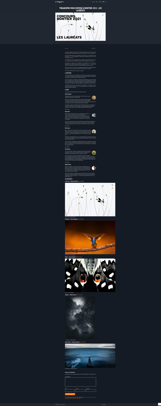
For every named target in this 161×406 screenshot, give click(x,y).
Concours (93, 48)
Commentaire (67, 376)
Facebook (70, 56)
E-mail (77, 388)
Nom (66, 388)
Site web (87, 388)
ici (69, 109)
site (89, 64)
